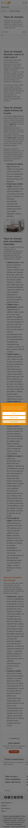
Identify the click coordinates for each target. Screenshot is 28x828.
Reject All (14, 413)
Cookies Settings (14, 421)
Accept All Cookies (14, 417)
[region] (14, 414)
